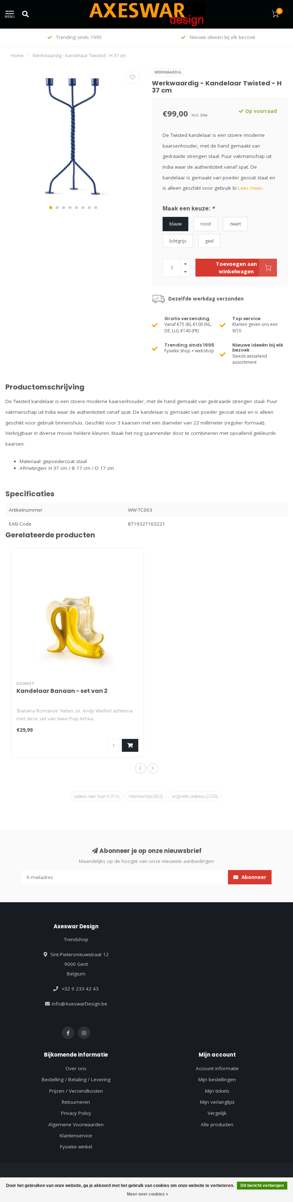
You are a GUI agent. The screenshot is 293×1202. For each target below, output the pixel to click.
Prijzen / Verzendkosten (76, 1091)
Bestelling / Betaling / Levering (76, 1079)
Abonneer (253, 877)
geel (209, 241)
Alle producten (217, 1124)
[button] (50, 207)
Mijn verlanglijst (217, 1102)
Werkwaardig (168, 72)
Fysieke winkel (76, 1146)
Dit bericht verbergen (262, 1185)
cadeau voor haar (96, 796)
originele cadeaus (195, 796)
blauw (175, 224)
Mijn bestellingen (217, 1079)
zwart (235, 224)
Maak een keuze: (188, 208)
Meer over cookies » (147, 1194)
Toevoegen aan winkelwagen (236, 267)
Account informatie (217, 1068)
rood (205, 224)
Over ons (75, 1068)
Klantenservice (76, 1135)
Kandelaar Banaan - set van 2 (62, 691)
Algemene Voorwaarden (76, 1124)
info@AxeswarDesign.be (79, 1003)
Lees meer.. (251, 188)
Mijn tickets (217, 1091)
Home (17, 55)
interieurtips (146, 796)
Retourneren (76, 1102)
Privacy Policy (76, 1113)
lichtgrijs (177, 241)
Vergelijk (217, 1113)
